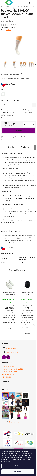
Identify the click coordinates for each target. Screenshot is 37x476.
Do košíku (18, 131)
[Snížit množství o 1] (24, 124)
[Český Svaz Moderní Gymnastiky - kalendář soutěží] (18, 434)
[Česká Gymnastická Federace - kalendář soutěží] (7, 434)
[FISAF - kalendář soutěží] (7, 443)
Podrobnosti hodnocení (8, 27)
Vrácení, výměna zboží (9, 374)
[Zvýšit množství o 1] (33, 124)
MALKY (8, 30)
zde (9, 461)
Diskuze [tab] (25, 147)
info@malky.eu (11, 348)
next (35, 291)
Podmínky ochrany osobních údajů (13, 369)
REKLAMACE (6, 377)
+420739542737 (12, 352)
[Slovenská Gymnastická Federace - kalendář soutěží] (29, 434)
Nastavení (18, 466)
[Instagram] (8, 357)
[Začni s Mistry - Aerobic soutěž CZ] (29, 443)
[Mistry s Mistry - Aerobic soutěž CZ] (18, 443)
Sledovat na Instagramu (16, 422)
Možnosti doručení (7, 115)
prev (1, 291)
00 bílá (9, 329)
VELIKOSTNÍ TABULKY (9, 372)
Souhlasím (17, 472)
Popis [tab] (11, 147)
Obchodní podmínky (8, 366)
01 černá (27, 334)
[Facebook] (4, 357)
